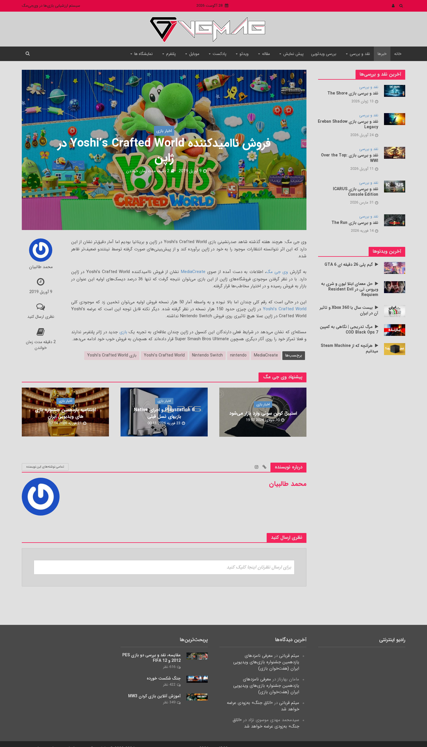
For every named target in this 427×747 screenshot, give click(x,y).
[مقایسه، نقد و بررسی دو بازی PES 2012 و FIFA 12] (197, 655)
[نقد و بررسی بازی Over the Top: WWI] (394, 152)
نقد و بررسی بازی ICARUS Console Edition (355, 191)
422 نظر (169, 685)
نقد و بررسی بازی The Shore (352, 93)
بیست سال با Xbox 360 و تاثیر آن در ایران (349, 310)
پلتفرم (171, 54)
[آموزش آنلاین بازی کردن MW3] (197, 696)
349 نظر (169, 702)
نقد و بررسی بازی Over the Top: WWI (349, 158)
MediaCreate (193, 271)
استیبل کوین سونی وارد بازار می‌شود (263, 413)
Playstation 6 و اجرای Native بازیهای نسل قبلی (164, 413)
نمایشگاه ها (143, 54)
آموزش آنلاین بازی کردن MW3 (154, 696)
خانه (397, 54)
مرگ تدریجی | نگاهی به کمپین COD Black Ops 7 (349, 329)
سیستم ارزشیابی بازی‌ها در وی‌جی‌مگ (51, 6)
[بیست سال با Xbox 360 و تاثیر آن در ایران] (394, 310)
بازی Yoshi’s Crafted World (112, 355)
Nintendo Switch (207, 355)
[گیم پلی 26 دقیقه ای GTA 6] (394, 267)
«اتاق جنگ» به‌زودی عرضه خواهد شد (263, 706)
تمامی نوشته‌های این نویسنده (45, 466)
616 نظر (169, 667)
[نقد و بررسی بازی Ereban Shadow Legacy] (394, 118)
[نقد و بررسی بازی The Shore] (394, 90)
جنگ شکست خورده (164, 678)
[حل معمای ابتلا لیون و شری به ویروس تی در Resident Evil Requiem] (394, 287)
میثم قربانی (289, 655)
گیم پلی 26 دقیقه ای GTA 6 (348, 265)
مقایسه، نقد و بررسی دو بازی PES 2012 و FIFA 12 (151, 658)
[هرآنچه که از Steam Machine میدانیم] (394, 348)
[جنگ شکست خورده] (197, 679)
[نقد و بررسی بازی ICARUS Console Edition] (394, 186)
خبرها (382, 54)
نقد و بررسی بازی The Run (354, 223)
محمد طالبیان (41, 267)
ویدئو (244, 54)
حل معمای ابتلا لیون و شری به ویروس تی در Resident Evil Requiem (349, 289)
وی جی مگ (277, 271)
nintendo (238, 355)
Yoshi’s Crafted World (284, 309)
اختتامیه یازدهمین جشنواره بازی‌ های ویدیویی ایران (65, 413)
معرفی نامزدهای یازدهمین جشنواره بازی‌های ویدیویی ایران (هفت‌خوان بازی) (266, 662)
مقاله (266, 54)
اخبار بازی (164, 131)
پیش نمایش (293, 54)
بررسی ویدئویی (323, 54)
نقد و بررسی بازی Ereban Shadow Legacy (348, 124)
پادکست (219, 54)
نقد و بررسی (360, 54)
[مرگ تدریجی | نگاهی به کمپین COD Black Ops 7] (394, 329)
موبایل (194, 54)
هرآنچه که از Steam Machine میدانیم (349, 348)
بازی (123, 332)
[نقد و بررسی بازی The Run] (394, 220)
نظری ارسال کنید (40, 316)
